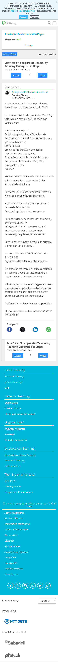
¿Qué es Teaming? (13, 382)
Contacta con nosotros (15, 440)
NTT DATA (9, 481)
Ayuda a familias (12, 546)
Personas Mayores (13, 568)
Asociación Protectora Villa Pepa (24, 34)
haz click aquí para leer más (23, 11)
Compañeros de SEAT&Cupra (18, 492)
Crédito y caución (12, 486)
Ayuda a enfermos (13, 518)
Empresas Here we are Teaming (19, 455)
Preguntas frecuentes (14, 428)
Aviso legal (9, 434)
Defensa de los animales (16, 529)
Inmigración (10, 557)
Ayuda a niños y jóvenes (16, 552)
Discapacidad (10, 535)
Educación (9, 540)
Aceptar (23, 17)
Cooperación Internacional (17, 523)
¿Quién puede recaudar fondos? (19, 414)
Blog (6, 387)
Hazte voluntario (12, 466)
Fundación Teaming (13, 376)
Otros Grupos (11, 574)
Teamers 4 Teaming (14, 460)
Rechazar (35, 17)
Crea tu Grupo (11, 402)
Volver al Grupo (9, 54)
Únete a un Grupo (13, 408)
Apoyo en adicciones (14, 512)
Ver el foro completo (47, 54)
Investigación (10, 563)
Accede (15, 75)
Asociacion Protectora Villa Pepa (30, 92)
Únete (29, 45)
